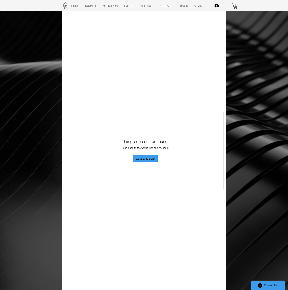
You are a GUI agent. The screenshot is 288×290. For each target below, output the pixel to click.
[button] (235, 6)
